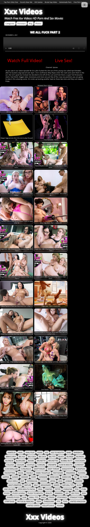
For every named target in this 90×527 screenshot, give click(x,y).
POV (77, 489)
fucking (82, 473)
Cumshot (79, 465)
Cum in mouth (65, 465)
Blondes (80, 456)
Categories (9, 23)
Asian (39, 452)
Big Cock (32, 456)
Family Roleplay (43, 473)
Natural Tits (68, 485)
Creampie (52, 465)
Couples (30, 465)
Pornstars (21, 23)
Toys (65, 501)
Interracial (32, 481)
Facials (29, 473)
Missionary (46, 485)
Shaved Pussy (13, 497)
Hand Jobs (54, 477)
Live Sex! (63, 60)
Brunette (41, 460)
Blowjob (9, 460)
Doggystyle (67, 469)
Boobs (31, 460)
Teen (39, 501)
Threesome (49, 501)
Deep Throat (53, 469)
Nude (79, 485)
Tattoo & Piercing (25, 501)
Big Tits (52, 456)
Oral (40, 489)
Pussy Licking (19, 493)
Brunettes (53, 460)
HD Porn (83, 477)
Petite (58, 489)
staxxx (51, 497)
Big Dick (42, 456)
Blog (30, 23)
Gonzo (15, 477)
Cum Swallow (11, 469)
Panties (48, 489)
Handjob (43, 477)
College (10, 465)
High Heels (13, 481)
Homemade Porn (65, 2)
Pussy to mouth (35, 493)
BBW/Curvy (11, 456)
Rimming (59, 493)
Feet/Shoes (58, 473)
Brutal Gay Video (51, 2)
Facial (20, 473)
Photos (38, 23)
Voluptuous (48, 505)
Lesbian (68, 481)
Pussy (7, 493)
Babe (69, 452)
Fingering (70, 473)
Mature (27, 485)
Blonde (70, 456)
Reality (49, 493)
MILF (36, 485)
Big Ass (22, 456)
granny (24, 477)
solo (43, 497)
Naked (56, 485)
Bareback (78, 452)
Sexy (84, 493)
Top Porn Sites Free (11, 2)
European (80, 469)
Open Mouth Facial (26, 489)
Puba (83, 489)
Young (60, 505)
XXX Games (38, 2)
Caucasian (80, 460)
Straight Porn (76, 497)
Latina (52, 481)
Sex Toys (75, 493)
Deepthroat (39, 469)
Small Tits (33, 497)
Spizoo (55, 67)
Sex (67, 493)
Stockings (62, 497)
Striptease (9, 501)
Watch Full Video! (24, 60)
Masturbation (15, 485)
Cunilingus (26, 469)
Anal (20, 452)
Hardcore (66, 477)
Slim (24, 497)
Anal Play (30, 452)
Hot (22, 481)
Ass (46, 452)
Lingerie (78, 481)
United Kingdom (77, 501)
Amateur (11, 452)
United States (33, 505)
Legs (60, 481)
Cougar (20, 465)
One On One (9, 489)
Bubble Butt (66, 460)
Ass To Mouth (57, 452)
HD (75, 477)
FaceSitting (10, 473)
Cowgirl (41, 465)
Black (61, 456)
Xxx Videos (23, 11)
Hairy (33, 477)
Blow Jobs (20, 460)
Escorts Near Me (26, 2)
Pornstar (67, 489)
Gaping (6, 477)
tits (58, 501)
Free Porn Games (80, 2)
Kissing (43, 481)
